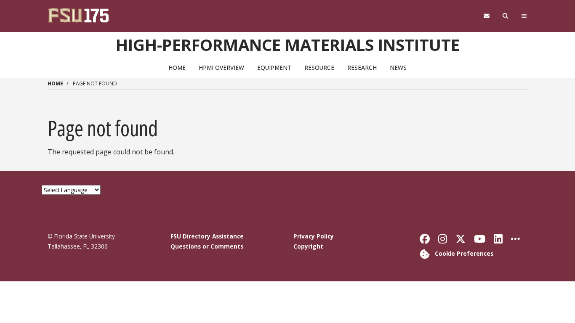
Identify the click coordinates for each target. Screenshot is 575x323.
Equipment (274, 67)
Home (177, 67)
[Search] (505, 16)
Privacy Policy (313, 236)
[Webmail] (486, 16)
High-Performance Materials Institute (288, 45)
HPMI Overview (221, 67)
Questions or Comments (206, 246)
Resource (319, 67)
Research (362, 67)
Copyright (308, 246)
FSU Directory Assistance (207, 236)
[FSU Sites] (524, 16)
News (398, 67)
